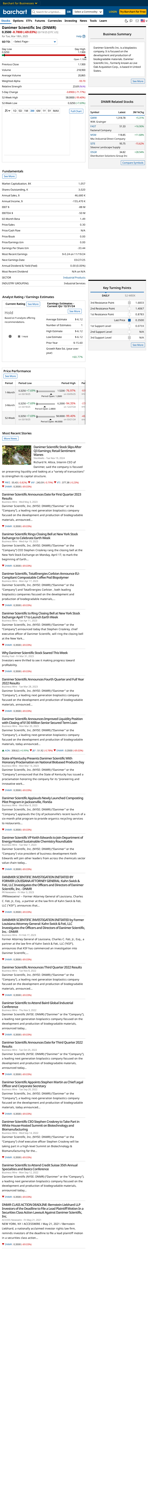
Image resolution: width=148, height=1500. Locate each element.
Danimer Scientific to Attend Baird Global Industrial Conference (37, 1005)
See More (9, 176)
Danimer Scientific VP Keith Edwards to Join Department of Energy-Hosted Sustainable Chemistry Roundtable (42, 839)
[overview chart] (43, 137)
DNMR (8, 486)
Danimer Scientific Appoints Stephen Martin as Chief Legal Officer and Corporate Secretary (42, 1084)
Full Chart (76, 111)
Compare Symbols (132, 162)
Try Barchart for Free (133, 11)
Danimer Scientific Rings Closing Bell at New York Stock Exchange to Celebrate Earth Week (40, 536)
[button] (144, 21)
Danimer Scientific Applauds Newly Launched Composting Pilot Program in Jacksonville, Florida (42, 800)
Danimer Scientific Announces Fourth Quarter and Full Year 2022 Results (43, 681)
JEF (34, 750)
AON (7, 750)
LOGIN (113, 11)
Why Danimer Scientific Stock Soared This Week (35, 653)
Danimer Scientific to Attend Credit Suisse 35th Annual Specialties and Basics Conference (39, 1167)
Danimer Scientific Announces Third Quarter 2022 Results (42, 967)
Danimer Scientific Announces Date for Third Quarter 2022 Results (42, 1044)
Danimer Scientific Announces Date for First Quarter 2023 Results (41, 496)
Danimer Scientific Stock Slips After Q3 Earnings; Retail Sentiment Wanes (57, 451)
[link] (80, 36)
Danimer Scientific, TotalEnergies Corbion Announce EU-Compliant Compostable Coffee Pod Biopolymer (41, 575)
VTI (58, 482)
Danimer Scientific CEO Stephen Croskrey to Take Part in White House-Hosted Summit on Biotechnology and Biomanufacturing (40, 1125)
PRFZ (7, 482)
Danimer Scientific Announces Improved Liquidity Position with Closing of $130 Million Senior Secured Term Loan (42, 721)
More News (10, 438)
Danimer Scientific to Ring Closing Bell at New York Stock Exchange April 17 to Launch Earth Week (41, 615)
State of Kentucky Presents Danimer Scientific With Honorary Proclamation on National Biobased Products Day (43, 760)
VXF (33, 482)
